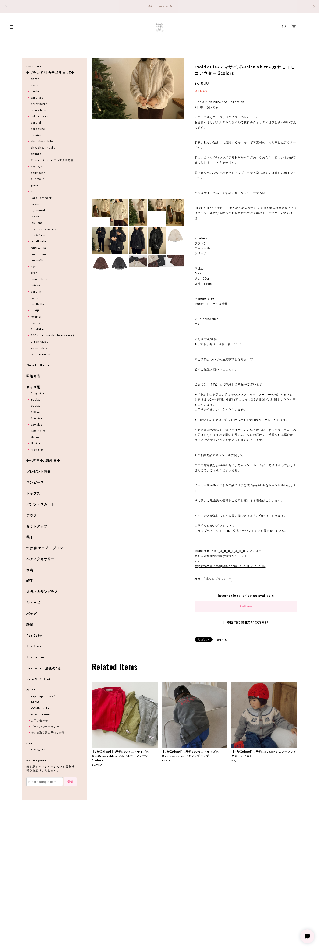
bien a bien (38, 110)
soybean (37, 322)
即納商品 (33, 376)
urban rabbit (39, 341)
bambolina (38, 91)
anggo (35, 78)
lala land (37, 222)
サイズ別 (33, 387)
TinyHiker (38, 329)
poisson (36, 285)
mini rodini (38, 254)
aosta (35, 84)
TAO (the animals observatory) (52, 335)
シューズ (33, 602)
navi (34, 266)
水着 (29, 570)
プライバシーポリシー (45, 726)
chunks (36, 153)
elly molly (37, 178)
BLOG (35, 702)
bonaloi (36, 122)
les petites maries (44, 229)
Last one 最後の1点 (43, 668)
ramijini (36, 310)
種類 (198, 579)
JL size (35, 443)
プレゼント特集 (38, 471)
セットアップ (36, 526)
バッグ (31, 613)
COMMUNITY (40, 708)
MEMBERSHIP (40, 714)
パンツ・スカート (40, 504)
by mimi (36, 135)
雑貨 (29, 624)
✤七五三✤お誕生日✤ (43, 460)
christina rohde (42, 141)
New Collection (39, 365)
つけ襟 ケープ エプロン (44, 548)
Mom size (37, 449)
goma (34, 185)
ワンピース (35, 482)
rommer (36, 316)
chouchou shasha (43, 147)
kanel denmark (41, 197)
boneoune (38, 128)
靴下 (29, 537)
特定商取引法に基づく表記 (48, 732)
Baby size (37, 393)
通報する (222, 639)
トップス (33, 493)
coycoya (36, 166)
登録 (70, 781)
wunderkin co (40, 354)
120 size (36, 424)
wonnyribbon (40, 347)
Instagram (38, 749)
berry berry (39, 103)
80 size (36, 399)
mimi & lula (38, 247)
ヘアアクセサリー (40, 559)
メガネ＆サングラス (42, 591)
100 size (36, 411)
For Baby (34, 635)
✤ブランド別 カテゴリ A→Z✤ (50, 73)
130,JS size (38, 430)
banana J (37, 97)
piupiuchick (39, 278)
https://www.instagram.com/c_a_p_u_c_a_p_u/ (230, 566)
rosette (36, 297)
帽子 (29, 581)
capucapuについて (43, 696)
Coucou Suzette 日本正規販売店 (52, 160)
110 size (36, 418)
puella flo (37, 303)
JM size (36, 436)
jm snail (36, 204)
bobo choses (39, 116)
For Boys (34, 646)
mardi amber (40, 241)
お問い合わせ (39, 720)
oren (34, 272)
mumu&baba (39, 260)
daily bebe (38, 172)
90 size (36, 405)
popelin (36, 291)
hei (33, 191)
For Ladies (35, 657)
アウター (33, 515)
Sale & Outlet (38, 679)
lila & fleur (38, 235)
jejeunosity (39, 210)
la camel (37, 216)
